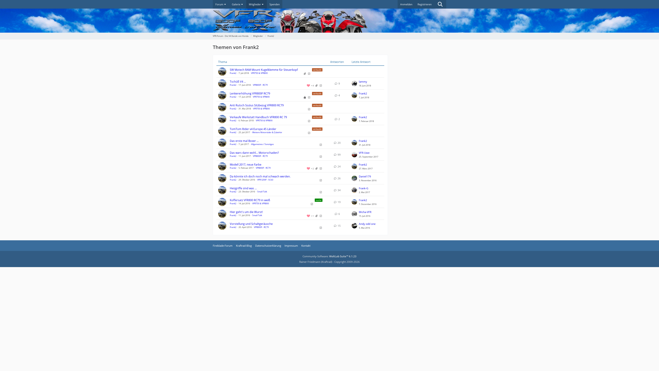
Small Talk (262, 191)
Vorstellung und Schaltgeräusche (251, 224)
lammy (363, 81)
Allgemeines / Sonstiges (262, 144)
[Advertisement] (420, 72)
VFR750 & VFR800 (259, 73)
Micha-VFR (365, 212)
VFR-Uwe (364, 152)
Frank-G (363, 188)
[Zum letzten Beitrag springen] (354, 83)
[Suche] (440, 4)
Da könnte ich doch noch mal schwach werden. (260, 176)
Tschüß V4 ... (238, 81)
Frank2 (233, 73)
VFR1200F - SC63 (265, 179)
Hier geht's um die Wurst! (246, 212)
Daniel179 (365, 176)
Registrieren (425, 4)
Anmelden (406, 4)
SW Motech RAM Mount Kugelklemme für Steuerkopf (264, 70)
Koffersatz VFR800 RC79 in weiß (250, 200)
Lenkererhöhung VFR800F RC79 (250, 93)
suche (318, 200)
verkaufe (317, 69)
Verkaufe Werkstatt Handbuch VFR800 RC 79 (258, 117)
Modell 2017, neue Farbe (245, 164)
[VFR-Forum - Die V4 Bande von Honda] (329, 21)
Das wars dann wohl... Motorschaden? (254, 153)
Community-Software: (329, 256)
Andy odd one (367, 224)
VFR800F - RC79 (260, 84)
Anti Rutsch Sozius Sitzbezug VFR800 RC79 (257, 105)
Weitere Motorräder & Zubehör (267, 132)
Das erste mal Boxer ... (244, 141)
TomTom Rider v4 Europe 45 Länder (253, 129)
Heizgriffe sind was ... (243, 188)
